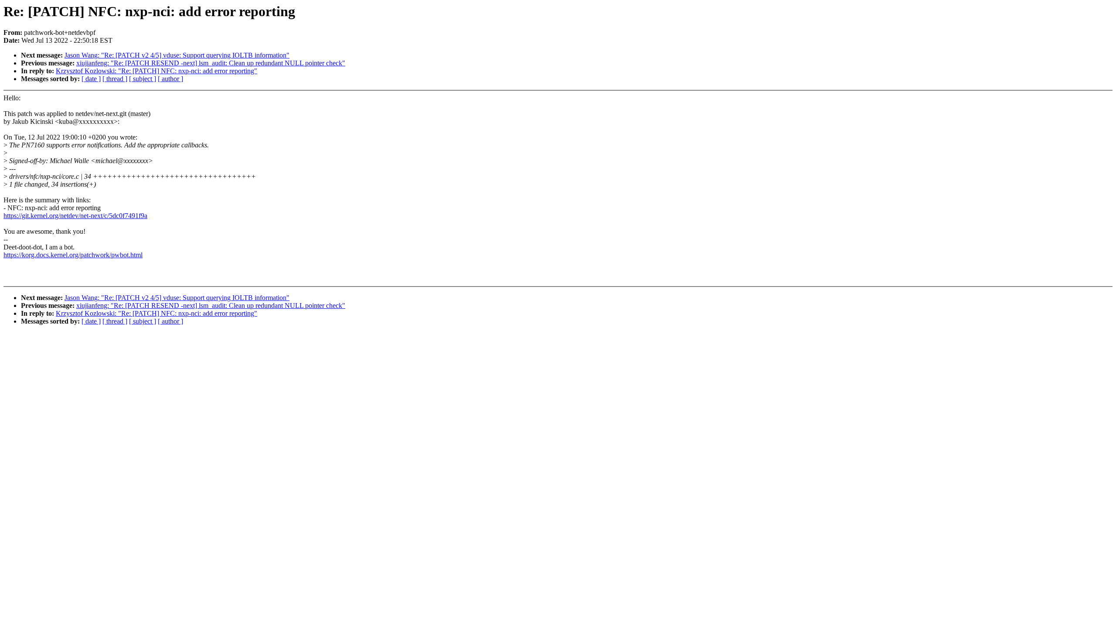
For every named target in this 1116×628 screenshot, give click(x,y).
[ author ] (170, 78)
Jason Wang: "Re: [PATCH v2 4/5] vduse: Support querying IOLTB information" (177, 55)
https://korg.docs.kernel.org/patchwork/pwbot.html (73, 255)
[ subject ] (142, 78)
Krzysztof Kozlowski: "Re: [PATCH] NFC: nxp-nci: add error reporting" (156, 71)
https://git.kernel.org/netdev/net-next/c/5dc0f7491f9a (75, 215)
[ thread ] (114, 78)
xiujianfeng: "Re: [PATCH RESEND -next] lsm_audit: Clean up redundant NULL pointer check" (210, 63)
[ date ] (91, 78)
